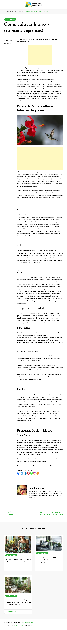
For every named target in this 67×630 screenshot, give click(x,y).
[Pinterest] (28, 473)
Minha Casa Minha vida (27, 622)
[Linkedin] (25, 473)
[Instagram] (34, 473)
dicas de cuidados (44, 98)
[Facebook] (18, 473)
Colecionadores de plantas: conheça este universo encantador (46, 559)
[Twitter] (22, 473)
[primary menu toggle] (2, 4)
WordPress (7, 626)
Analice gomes (8, 40)
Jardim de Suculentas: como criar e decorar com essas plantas (18, 560)
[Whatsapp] (31, 473)
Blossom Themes (18, 625)
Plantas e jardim (10, 19)
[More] (37, 473)
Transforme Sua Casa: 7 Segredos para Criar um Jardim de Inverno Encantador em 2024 (18, 602)
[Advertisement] (40, 55)
